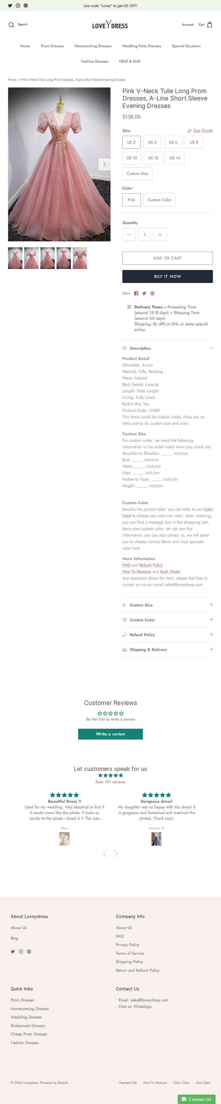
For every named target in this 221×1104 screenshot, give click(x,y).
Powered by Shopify (54, 1082)
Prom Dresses (52, 46)
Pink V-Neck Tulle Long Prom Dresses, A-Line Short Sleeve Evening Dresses (73, 79)
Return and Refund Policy (138, 970)
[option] (59, 164)
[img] (110, 775)
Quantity (129, 223)
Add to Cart (167, 258)
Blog (14, 938)
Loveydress (30, 1082)
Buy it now (167, 276)
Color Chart (181, 1082)
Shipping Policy (129, 962)
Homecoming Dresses (93, 46)
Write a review (110, 734)
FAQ (126, 565)
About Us (19, 928)
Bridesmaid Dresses (28, 1026)
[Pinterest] (26, 6)
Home (25, 46)
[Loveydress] (111, 25)
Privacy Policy (127, 945)
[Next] (104, 164)
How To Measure (136, 572)
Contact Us (199, 1099)
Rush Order (170, 572)
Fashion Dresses (94, 61)
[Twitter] (10, 6)
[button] (106, 853)
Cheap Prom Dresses (29, 1034)
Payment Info (128, 1082)
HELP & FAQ (129, 61)
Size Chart (203, 1082)
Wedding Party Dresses (141, 46)
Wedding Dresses (26, 1017)
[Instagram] (18, 6)
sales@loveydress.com (149, 1000)
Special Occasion (186, 46)
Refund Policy (151, 565)
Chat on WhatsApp (135, 1007)
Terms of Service (130, 953)
